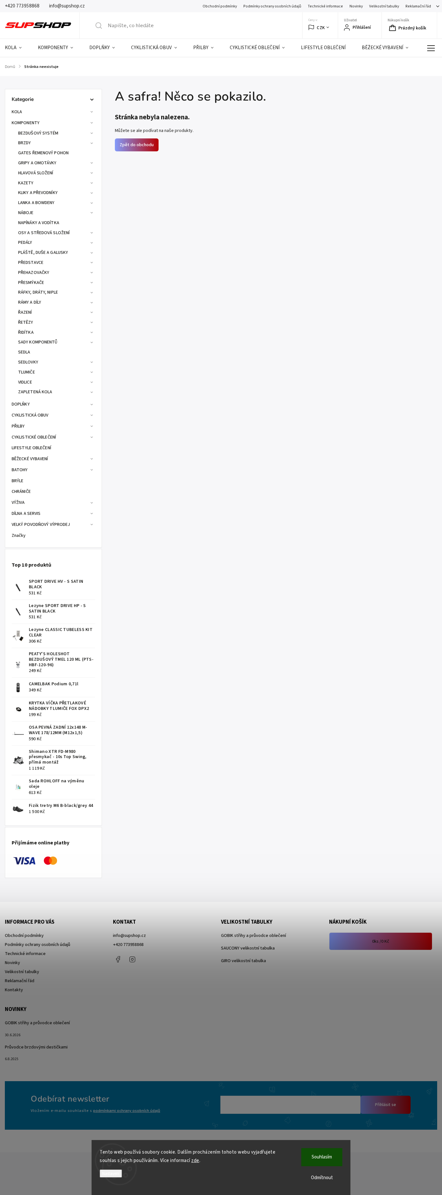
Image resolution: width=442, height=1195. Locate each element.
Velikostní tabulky (384, 6)
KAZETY (26, 183)
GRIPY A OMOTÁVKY (37, 163)
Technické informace (325, 6)
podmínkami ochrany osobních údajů (126, 1111)
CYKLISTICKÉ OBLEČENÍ (34, 437)
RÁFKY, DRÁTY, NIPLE (38, 292)
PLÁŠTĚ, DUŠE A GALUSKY (43, 252)
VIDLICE (25, 382)
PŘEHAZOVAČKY (33, 272)
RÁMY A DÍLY (29, 302)
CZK (321, 28)
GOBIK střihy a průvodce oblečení (253, 935)
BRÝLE (18, 481)
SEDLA (24, 352)
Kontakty (14, 990)
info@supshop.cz (129, 935)
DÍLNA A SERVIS (26, 513)
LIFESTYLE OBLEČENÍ (31, 448)
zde (195, 1160)
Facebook (118, 959)
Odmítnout (322, 1177)
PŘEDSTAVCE (30, 262)
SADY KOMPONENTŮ (38, 342)
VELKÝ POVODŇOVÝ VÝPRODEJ (41, 524)
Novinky (356, 6)
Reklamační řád (418, 6)
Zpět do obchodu (137, 145)
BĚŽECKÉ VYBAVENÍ (30, 459)
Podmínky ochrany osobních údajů (272, 6)
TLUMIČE (26, 372)
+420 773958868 (128, 944)
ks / (380, 941)
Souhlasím (322, 1157)
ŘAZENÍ (25, 312)
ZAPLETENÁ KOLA (35, 392)
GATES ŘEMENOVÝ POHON (43, 153)
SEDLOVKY (28, 362)
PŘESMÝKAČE (31, 282)
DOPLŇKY (21, 404)
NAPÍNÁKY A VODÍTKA (38, 223)
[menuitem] (17, 48)
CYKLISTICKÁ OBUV (30, 415)
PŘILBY (18, 426)
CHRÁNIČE (21, 491)
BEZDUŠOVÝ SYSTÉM (38, 133)
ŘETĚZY (25, 322)
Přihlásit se (385, 1105)
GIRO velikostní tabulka (243, 961)
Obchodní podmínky (220, 6)
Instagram (132, 959)
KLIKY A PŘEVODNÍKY (38, 193)
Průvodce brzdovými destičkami (36, 1047)
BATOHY (20, 470)
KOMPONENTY (25, 123)
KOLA (17, 112)
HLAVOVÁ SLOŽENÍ (35, 173)
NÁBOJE (26, 213)
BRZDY (24, 143)
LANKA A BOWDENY (36, 203)
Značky (19, 535)
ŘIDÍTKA (26, 332)
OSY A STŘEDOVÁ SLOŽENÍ (44, 233)
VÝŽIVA (18, 502)
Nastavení (110, 1173)
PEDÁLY (25, 242)
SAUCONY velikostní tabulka (248, 948)
